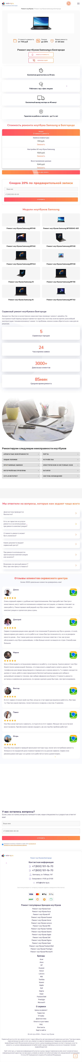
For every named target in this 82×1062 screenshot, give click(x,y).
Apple (41, 985)
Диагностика (41, 1019)
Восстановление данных (41, 161)
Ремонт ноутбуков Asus (41, 912)
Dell (41, 988)
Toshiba (41, 979)
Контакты (41, 1027)
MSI (41, 977)
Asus (41, 962)
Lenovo (41, 974)
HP (41, 965)
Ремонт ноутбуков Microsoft (41, 952)
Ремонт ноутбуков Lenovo (41, 923)
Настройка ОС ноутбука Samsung (41, 149)
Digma (41, 991)
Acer (41, 959)
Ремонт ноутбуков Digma (41, 940)
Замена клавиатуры (41, 138)
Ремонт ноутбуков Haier (41, 943)
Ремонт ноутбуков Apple (41, 935)
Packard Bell (41, 997)
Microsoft (41, 1002)
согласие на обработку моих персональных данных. (20, 844)
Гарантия (41, 1013)
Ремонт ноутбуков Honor (41, 920)
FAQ (41, 1024)
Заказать (41, 144)
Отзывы (41, 1016)
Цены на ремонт (41, 1010)
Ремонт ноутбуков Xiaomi (42, 932)
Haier (42, 994)
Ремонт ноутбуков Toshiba (41, 929)
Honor (41, 971)
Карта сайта (41, 1030)
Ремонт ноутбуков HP (41, 914)
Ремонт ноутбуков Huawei (41, 917)
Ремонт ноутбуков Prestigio (41, 949)
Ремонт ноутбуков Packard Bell (41, 946)
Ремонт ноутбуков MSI (41, 926)
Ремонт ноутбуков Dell (41, 937)
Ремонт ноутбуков (27, 8)
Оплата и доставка (41, 1022)
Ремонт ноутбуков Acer (41, 909)
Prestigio (41, 1000)
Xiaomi (41, 982)
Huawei (41, 968)
